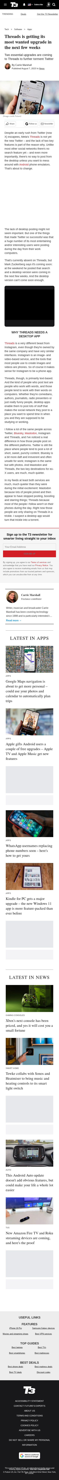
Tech (7, 29)
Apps (29, 29)
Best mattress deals (43, 1366)
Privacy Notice (41, 565)
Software (18, 29)
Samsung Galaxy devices (43, 1328)
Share (12, 124)
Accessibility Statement (29, 1401)
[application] (29, 303)
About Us (29, 1411)
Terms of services (39, 562)
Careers (29, 1435)
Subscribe (38, 5)
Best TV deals (15, 1372)
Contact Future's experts (29, 1406)
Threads (35, 136)
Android (24, 164)
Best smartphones (17, 1353)
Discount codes (43, 1372)
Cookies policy (29, 1425)
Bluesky (18, 433)
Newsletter (48, 124)
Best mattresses (42, 1353)
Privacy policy (29, 1420)
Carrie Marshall (23, 65)
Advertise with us (29, 1430)
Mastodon (31, 433)
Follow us (33, 124)
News (41, 68)
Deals (23, 14)
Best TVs (42, 1347)
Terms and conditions (29, 1415)
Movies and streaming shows (15, 1334)
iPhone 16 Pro (15, 1328)
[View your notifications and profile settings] (24, 5)
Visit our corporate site (39, 1469)
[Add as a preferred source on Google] (29, 1455)
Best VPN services (43, 1334)
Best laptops (17, 1347)
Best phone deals (15, 1366)
